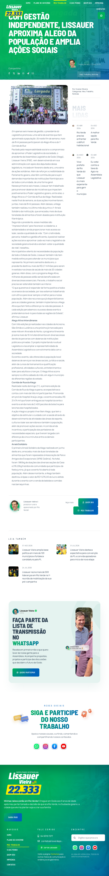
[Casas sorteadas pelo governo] (73, 125)
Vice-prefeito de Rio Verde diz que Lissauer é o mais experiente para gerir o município (82, 177)
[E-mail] (32, 73)
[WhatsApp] (23, 73)
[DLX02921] (13, 567)
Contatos (55, 854)
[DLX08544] (61, 545)
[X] (14, 73)
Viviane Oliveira (82, 89)
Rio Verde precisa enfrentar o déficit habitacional (83, 139)
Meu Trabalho (85, 74)
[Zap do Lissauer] (101, 15)
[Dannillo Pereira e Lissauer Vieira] (73, 155)
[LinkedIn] (18, 73)
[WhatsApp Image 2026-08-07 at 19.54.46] (13, 545)
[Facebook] (9, 73)
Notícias (95, 74)
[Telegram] (28, 73)
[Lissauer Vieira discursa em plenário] (87, 155)
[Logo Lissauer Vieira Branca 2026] (14, 4)
